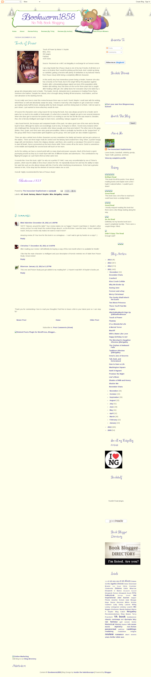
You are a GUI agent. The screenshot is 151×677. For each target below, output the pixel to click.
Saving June (114, 288)
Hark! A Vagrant (115, 371)
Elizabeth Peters (111, 593)
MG (134, 607)
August (113, 400)
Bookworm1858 (54, 672)
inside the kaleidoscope (84, 672)
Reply (22, 239)
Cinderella (109, 588)
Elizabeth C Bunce (113, 591)
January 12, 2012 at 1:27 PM (40, 266)
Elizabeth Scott (125, 593)
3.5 (123, 581)
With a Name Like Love (118, 334)
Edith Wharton (130, 588)
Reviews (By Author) (65, 31)
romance (119, 634)
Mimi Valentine (26, 223)
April (112, 413)
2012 (110, 266)
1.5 (107, 581)
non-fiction (131, 627)
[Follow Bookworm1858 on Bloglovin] (115, 63)
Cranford (113, 278)
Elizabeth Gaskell (129, 591)
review (66, 194)
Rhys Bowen (126, 614)
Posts (110, 48)
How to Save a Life (117, 364)
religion (133, 631)
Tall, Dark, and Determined (115, 360)
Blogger (108, 672)
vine (118, 637)
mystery (118, 627)
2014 (110, 260)
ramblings (131, 629)
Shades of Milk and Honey (120, 380)
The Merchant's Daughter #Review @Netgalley (120, 341)
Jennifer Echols (117, 600)
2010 (110, 427)
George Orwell (124, 595)
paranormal (110, 629)
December (114, 272)
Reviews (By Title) (47, 31)
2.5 (111, 581)
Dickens (118, 588)
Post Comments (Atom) (63, 327)
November (114, 391)
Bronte (107, 586)
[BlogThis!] (68, 191)
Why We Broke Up (116, 285)
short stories (130, 634)
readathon (122, 631)
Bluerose (24, 266)
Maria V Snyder (42, 194)
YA (115, 616)
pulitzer (121, 629)
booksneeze (131, 617)
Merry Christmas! (116, 294)
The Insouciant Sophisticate (119, 149)
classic (108, 619)
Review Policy (33, 31)
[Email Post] (61, 191)
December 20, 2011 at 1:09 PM (45, 223)
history (118, 624)
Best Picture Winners (100, 31)
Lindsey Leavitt (126, 607)
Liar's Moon (114, 377)
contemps (116, 619)
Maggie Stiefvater (112, 609)
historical (109, 624)
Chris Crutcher (129, 586)
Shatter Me (113, 383)
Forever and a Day (116, 291)
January (113, 423)
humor (124, 624)
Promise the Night (116, 374)
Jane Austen (123, 598)
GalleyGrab (109, 595)
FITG (134, 593)
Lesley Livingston (112, 607)
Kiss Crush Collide (117, 281)
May (111, 410)
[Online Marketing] (20, 656)
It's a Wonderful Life (117, 324)
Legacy (112, 309)
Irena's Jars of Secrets (118, 356)
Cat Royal (117, 586)
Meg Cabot (120, 612)
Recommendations (112, 614)
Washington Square (117, 367)
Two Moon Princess (117, 303)
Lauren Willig (130, 604)
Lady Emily (118, 604)
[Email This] (66, 191)
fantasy (32, 194)
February (114, 420)
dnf (122, 619)
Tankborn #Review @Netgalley (117, 352)
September (114, 397)
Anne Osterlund (130, 584)
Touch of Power (115, 317)
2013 (110, 263)
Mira (51, 194)
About (22, 31)
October (113, 394)
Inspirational (110, 598)
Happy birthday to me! (118, 337)
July (111, 404)
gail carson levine (128, 622)
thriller (113, 637)
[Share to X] (70, 191)
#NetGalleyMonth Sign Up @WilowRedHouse (120, 313)
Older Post (94, 320)
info (129, 624)
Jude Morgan (131, 600)
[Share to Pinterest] (75, 191)
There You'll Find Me (117, 306)
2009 (110, 430)
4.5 (22, 194)
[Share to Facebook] (72, 191)
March (112, 417)
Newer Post (21, 320)
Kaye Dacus (110, 602)
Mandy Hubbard (125, 609)
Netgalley (58, 194)
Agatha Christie (117, 584)
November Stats (116, 387)
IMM (134, 595)
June (112, 407)
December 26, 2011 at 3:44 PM (43, 246)
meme (133, 624)
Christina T (25, 246)
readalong (109, 631)
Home (14, 31)
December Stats (116, 275)
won (122, 637)
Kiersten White (123, 602)
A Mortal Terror (115, 327)
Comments (112, 52)
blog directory (30, 659)
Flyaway (112, 321)
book (26, 194)
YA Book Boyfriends (83, 31)
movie (107, 627)
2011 (110, 269)
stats (107, 637)
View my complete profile (115, 158)
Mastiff (112, 330)
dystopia (128, 619)
